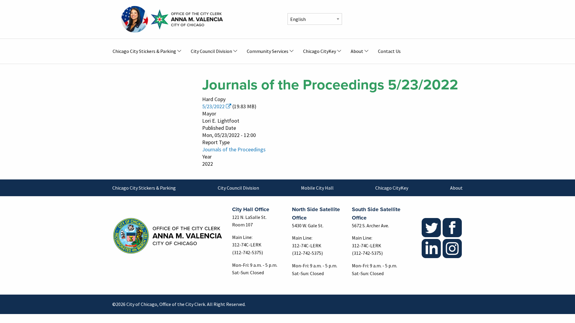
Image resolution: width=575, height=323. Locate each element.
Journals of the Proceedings (234, 149)
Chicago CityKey (391, 187)
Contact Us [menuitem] (389, 51)
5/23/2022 (213, 106)
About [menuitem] (357, 51)
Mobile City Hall (317, 187)
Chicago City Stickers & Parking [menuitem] (144, 51)
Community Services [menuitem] (267, 51)
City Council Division (238, 187)
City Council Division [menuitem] (211, 51)
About (456, 187)
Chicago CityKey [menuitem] (319, 51)
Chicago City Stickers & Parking (144, 187)
